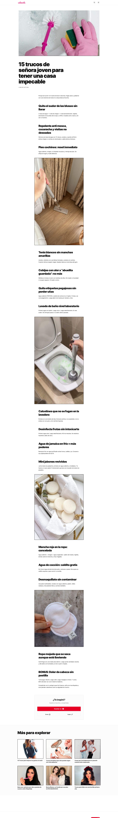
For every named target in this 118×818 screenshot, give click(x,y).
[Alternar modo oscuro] (98, 2)
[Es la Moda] (21, 2)
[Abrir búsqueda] (94, 2)
